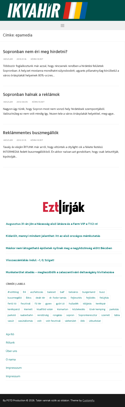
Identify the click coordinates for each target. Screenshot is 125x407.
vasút (11, 321)
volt (39, 321)
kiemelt (28, 309)
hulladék (74, 303)
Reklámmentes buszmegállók (31, 133)
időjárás (87, 303)
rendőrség (43, 315)
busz (102, 292)
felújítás (104, 298)
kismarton (62, 309)
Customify (88, 400)
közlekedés (78, 309)
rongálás (57, 315)
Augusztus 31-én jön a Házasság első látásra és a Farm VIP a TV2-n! (51, 224)
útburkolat (95, 321)
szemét (105, 315)
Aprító (10, 334)
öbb (82, 321)
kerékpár (101, 303)
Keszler (8, 59)
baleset (51, 292)
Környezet (36, 59)
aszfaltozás (36, 292)
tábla (117, 315)
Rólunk (10, 342)
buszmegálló (15, 298)
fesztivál (25, 303)
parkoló (12, 315)
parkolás (114, 309)
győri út (60, 303)
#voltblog (13, 292)
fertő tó (12, 303)
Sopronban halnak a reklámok (31, 94)
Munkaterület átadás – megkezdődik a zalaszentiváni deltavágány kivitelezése (60, 272)
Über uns (11, 351)
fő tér (38, 303)
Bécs (28, 298)
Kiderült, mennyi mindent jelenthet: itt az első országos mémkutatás (53, 236)
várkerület (70, 321)
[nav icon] (62, 25)
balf (62, 292)
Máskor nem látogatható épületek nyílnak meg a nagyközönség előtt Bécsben (59, 248)
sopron (70, 315)
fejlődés (90, 298)
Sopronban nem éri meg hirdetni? (35, 52)
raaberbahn (26, 315)
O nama (11, 359)
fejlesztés (76, 298)
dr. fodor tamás (57, 298)
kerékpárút (14, 309)
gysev (48, 303)
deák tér (40, 298)
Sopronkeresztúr (87, 315)
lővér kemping (97, 309)
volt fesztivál (53, 321)
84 (24, 292)
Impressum (13, 376)
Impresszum (14, 367)
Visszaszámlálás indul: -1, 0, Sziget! (30, 260)
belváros (73, 292)
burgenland (88, 292)
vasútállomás (25, 321)
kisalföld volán (45, 309)
